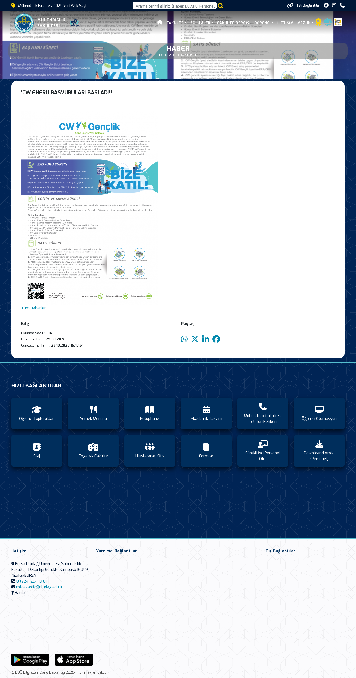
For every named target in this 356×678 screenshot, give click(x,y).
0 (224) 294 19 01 (31, 581)
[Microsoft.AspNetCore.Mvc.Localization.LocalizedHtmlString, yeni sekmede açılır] (30, 659)
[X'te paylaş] (195, 339)
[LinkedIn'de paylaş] (205, 339)
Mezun (304, 23)
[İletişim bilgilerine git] (342, 5)
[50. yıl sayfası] (75, 23)
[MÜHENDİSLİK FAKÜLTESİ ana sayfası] (24, 23)
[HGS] (338, 21)
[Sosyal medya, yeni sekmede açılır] (326, 5)
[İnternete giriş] (328, 23)
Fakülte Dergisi (234, 23)
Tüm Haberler (33, 308)
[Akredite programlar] (318, 23)
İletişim (285, 23)
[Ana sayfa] (160, 23)
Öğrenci (263, 23)
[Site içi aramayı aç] (220, 6)
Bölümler (200, 23)
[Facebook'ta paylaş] (216, 339)
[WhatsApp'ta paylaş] (184, 339)
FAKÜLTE (175, 23)
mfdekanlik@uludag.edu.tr (39, 587)
